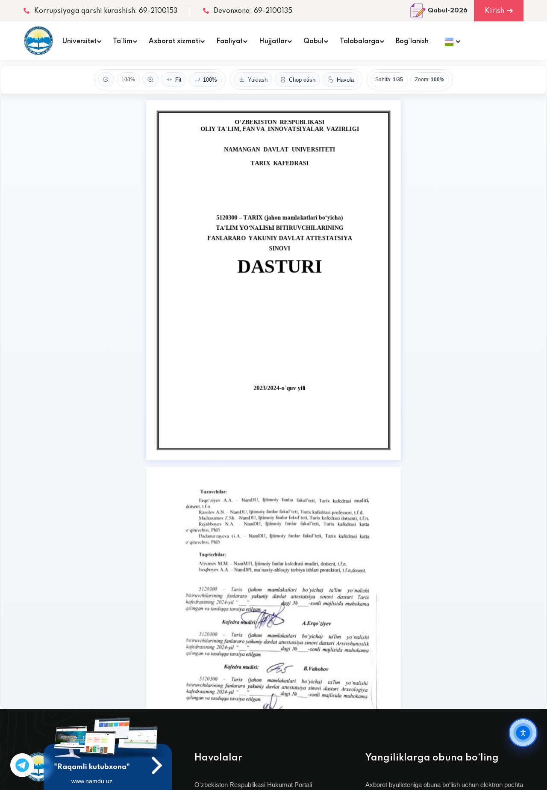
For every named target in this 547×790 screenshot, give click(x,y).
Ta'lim (122, 41)
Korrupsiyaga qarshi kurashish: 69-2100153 (105, 11)
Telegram (22, 765)
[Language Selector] (450, 40)
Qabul (313, 41)
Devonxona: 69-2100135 (253, 11)
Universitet (79, 41)
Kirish (494, 11)
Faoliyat (229, 41)
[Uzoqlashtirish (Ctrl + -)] (106, 79)
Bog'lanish (412, 41)
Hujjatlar (273, 41)
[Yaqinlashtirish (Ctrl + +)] (150, 79)
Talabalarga (359, 41)
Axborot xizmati (174, 41)
